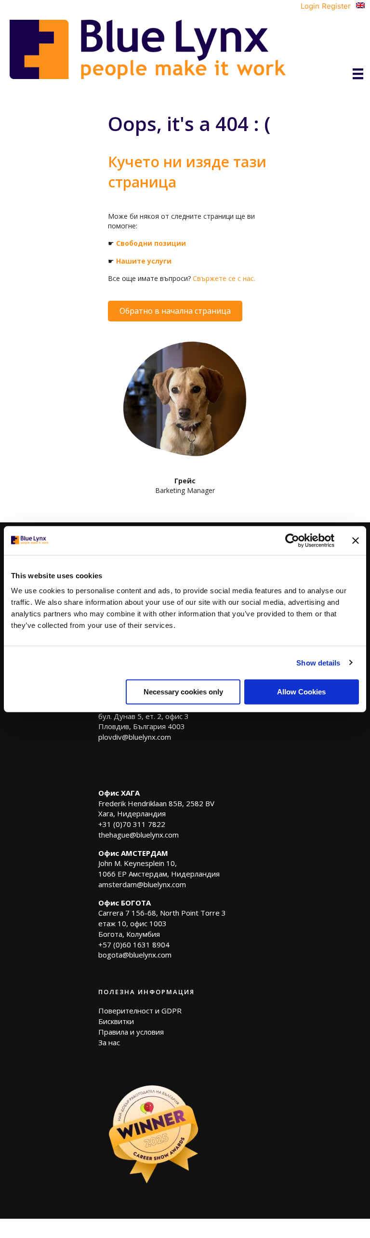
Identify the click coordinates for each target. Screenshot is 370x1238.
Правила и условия (131, 1032)
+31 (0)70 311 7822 (131, 824)
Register (336, 6)
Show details (318, 662)
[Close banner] (355, 540)
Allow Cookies (301, 692)
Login (310, 6)
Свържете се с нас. (224, 278)
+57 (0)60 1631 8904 (134, 944)
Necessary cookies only (183, 692)
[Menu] (358, 74)
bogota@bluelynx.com (135, 954)
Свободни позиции (151, 243)
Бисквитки (116, 1021)
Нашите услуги (144, 261)
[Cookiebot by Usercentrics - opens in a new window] (292, 540)
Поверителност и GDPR (140, 1010)
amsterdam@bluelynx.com (142, 884)
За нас (109, 1042)
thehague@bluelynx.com (138, 834)
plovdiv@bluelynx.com (134, 737)
